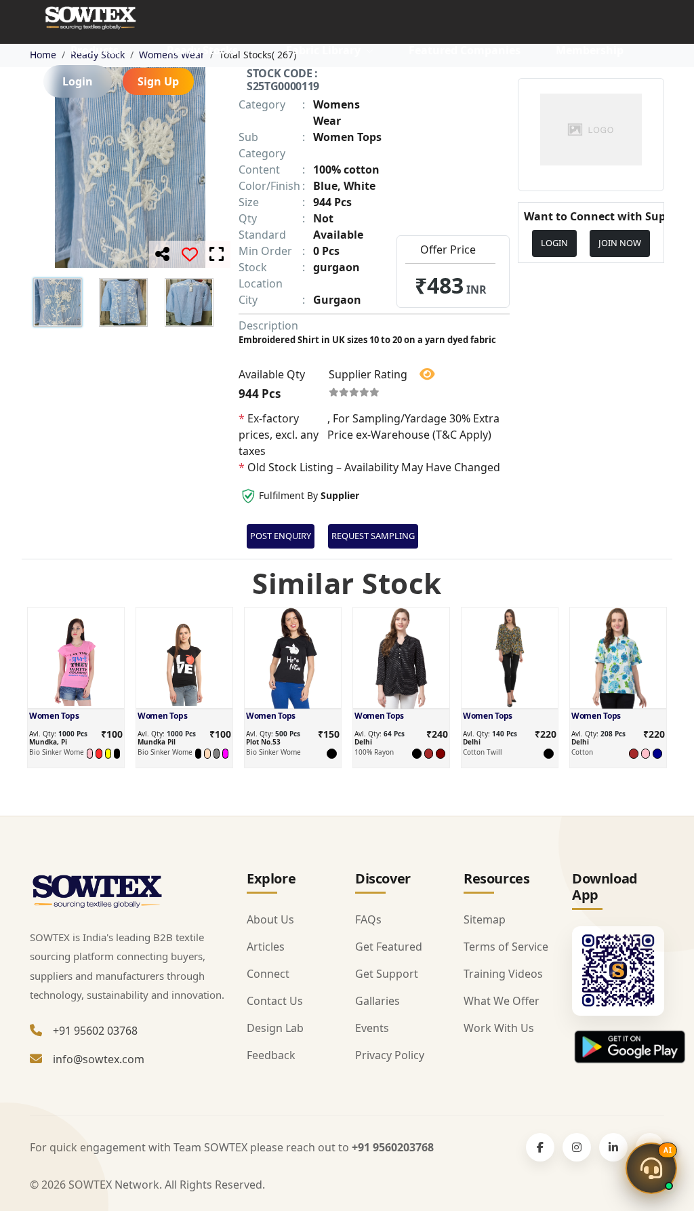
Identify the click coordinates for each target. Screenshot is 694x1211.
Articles (266, 946)
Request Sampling (373, 536)
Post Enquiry (280, 536)
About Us (270, 919)
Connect (268, 973)
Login (77, 81)
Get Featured (388, 946)
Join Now (619, 243)
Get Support (386, 973)
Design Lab (275, 1027)
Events (372, 1027)
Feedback (271, 1055)
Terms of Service (506, 946)
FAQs (368, 919)
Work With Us (499, 1027)
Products (95, 50)
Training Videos (503, 973)
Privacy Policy (389, 1055)
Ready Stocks (204, 50)
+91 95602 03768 (95, 1030)
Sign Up (158, 81)
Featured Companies (464, 50)
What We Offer (501, 1000)
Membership (590, 50)
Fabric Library (324, 50)
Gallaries (377, 1000)
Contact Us (275, 1000)
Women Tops (54, 715)
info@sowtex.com (98, 1059)
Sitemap (485, 919)
